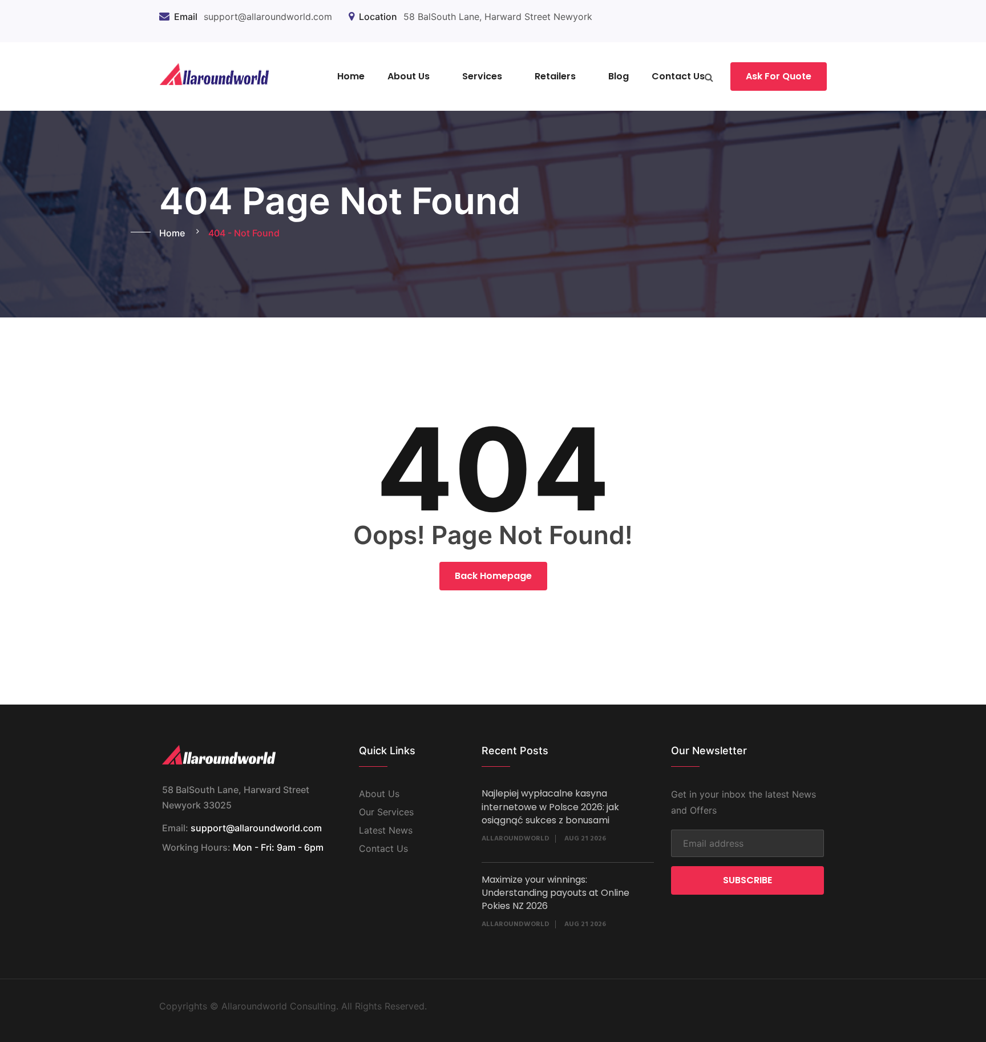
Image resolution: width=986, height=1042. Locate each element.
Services (482, 76)
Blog (618, 76)
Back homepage (493, 575)
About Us (408, 76)
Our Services (386, 812)
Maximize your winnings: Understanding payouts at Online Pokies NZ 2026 (555, 893)
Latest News (386, 830)
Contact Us (678, 76)
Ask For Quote (778, 76)
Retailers (555, 76)
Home (351, 76)
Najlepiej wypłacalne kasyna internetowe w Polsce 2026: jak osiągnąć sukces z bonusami (550, 807)
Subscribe (747, 880)
